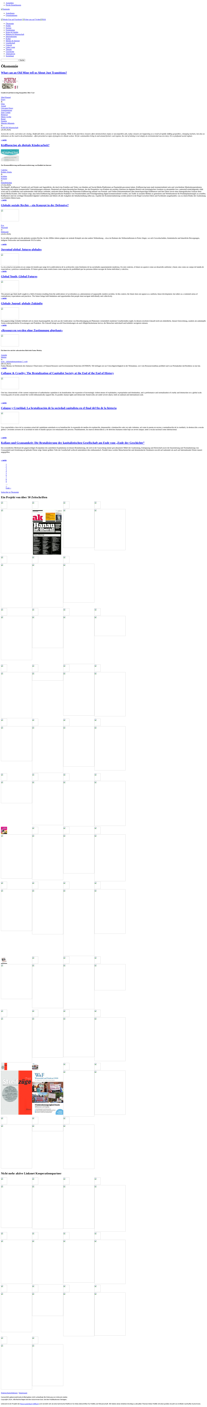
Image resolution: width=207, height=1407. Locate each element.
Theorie (9, 49)
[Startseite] (5, 9)
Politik (8, 26)
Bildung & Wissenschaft (15, 34)
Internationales (11, 36)
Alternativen (10, 54)
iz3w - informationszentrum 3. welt (14, 362)
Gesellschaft (10, 43)
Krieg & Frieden (12, 32)
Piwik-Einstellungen (13, 5)
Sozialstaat (10, 56)
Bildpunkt (5, 232)
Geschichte (10, 52)
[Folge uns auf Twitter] (31, 19)
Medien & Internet (13, 41)
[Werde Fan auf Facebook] (11, 19)
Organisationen (11, 15)
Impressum (23, 1393)
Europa (8, 28)
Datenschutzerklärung (9, 1393)
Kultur (8, 39)
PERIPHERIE (6, 183)
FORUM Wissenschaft (9, 128)
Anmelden (10, 3)
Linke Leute (10, 47)
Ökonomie (10, 24)
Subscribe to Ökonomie (10, 492)
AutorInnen (10, 13)
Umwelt (9, 45)
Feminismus (10, 30)
